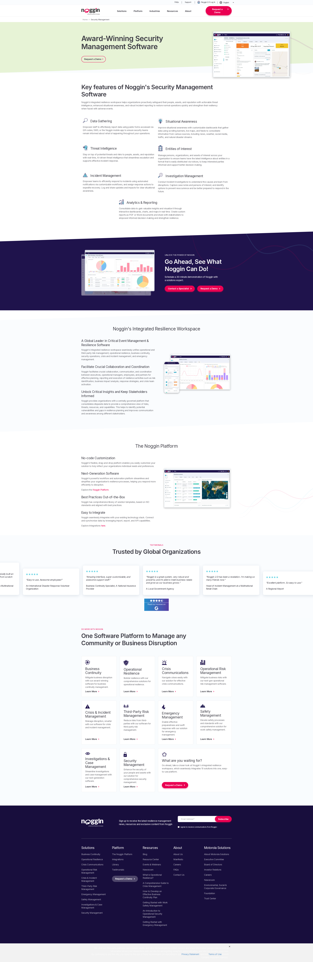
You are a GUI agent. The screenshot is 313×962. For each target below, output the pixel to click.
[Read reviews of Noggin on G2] (156, 609)
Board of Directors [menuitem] (213, 864)
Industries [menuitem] (155, 11)
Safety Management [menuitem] (91, 899)
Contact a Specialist (178, 288)
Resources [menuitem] (172, 11)
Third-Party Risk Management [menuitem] (89, 887)
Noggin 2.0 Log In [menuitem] (208, 2)
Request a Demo (217, 11)
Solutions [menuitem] (122, 11)
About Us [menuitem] (178, 854)
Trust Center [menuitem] (210, 898)
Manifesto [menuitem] (178, 859)
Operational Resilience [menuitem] (92, 859)
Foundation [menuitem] (209, 893)
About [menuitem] (188, 11)
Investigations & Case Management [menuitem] (91, 906)
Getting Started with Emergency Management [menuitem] (155, 923)
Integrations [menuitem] (117, 859)
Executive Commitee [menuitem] (214, 859)
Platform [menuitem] (138, 11)
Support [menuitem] (188, 2)
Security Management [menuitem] (91, 913)
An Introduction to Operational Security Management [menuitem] (152, 913)
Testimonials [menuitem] (118, 869)
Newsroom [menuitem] (148, 869)
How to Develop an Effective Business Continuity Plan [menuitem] (152, 894)
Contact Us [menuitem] (178, 875)
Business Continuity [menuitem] (90, 854)
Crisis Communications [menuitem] (92, 864)
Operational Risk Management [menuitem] (89, 871)
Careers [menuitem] (177, 864)
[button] (229, 946)
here (103, 525)
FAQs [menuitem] (176, 2)
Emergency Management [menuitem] (93, 894)
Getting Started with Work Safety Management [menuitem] (155, 904)
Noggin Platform (101, 489)
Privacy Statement (190, 954)
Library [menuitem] (115, 864)
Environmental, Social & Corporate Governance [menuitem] (215, 886)
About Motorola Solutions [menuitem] (216, 854)
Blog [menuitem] (145, 854)
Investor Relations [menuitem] (212, 869)
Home (85, 19)
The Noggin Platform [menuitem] (122, 854)
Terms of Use (215, 954)
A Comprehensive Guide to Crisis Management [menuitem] (156, 884)
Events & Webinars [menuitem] (152, 864)
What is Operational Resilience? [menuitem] (152, 876)
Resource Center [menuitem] (151, 859)
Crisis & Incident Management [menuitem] (89, 879)
